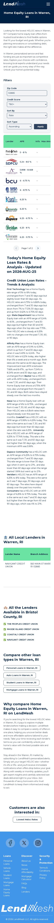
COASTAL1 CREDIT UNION (20, 634)
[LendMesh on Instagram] (38, 843)
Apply (40, 126)
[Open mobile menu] (48, 4)
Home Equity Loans (6, 892)
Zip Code (12, 88)
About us (26, 861)
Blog (23, 887)
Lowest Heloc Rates (27, 819)
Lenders (25, 891)
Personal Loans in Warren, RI (21, 668)
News (24, 865)
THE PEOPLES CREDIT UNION (22, 624)
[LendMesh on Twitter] (24, 843)
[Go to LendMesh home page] (14, 4)
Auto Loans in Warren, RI (19, 675)
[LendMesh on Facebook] (10, 843)
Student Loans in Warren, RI (21, 682)
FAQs (24, 883)
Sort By (11, 110)
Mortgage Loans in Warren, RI (22, 690)
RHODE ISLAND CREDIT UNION (23, 629)
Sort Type (12, 122)
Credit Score (13, 99)
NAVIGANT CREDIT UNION (20, 639)
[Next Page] (38, 248)
